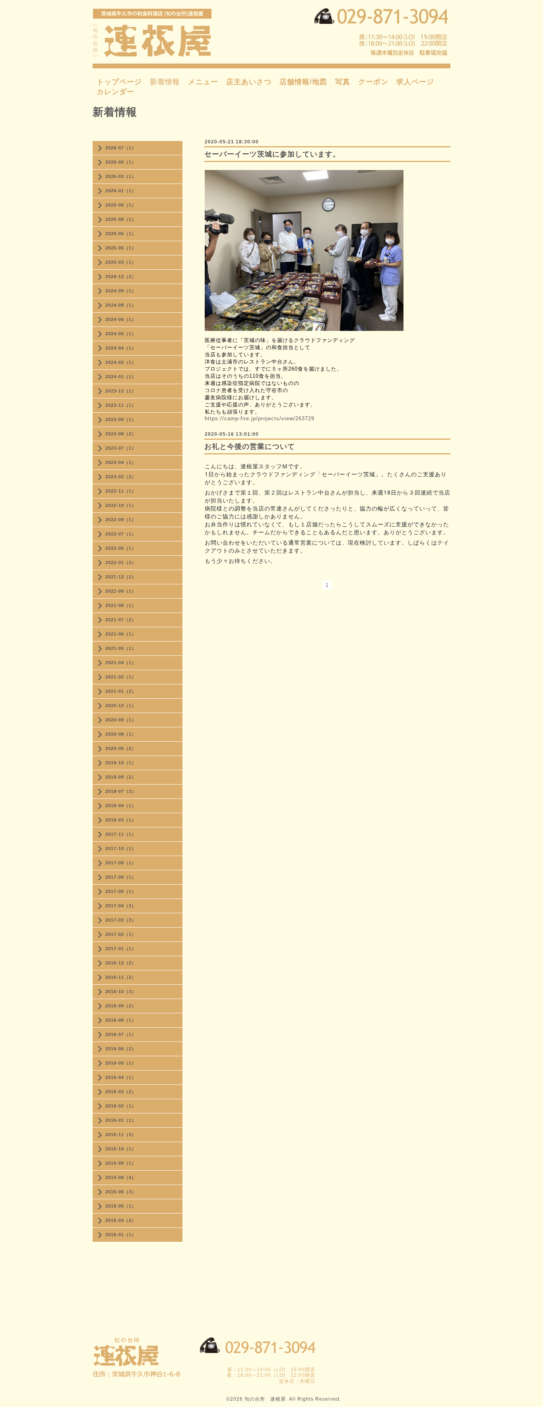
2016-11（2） (120, 977)
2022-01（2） (120, 562)
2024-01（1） (120, 376)
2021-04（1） (120, 662)
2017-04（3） (120, 905)
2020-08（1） (120, 734)
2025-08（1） (120, 219)
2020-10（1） (120, 705)
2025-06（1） (120, 233)
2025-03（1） (120, 262)
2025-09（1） (120, 205)
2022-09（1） (120, 519)
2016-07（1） (120, 1034)
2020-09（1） (120, 719)
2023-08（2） (120, 433)
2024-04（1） (120, 348)
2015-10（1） (120, 1148)
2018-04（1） (120, 805)
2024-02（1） (120, 362)
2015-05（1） (120, 1206)
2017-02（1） (120, 934)
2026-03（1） (120, 176)
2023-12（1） (120, 390)
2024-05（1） (120, 333)
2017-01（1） (120, 948)
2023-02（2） (120, 476)
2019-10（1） (120, 762)
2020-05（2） (120, 748)
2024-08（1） (120, 305)
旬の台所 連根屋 (265, 1399)
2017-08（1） (120, 877)
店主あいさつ (249, 82)
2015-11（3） (120, 1134)
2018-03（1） (120, 820)
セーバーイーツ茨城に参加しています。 (272, 154)
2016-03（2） (120, 1091)
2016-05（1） (120, 1063)
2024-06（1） (120, 319)
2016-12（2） (120, 963)
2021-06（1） (120, 634)
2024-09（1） (120, 290)
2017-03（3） (120, 920)
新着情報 (165, 82)
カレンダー (115, 92)
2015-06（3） (120, 1191)
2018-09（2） (120, 777)
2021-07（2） (120, 619)
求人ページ (415, 82)
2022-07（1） (120, 533)
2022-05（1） (120, 548)
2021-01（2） (120, 691)
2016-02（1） (120, 1106)
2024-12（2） (120, 276)
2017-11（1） (120, 834)
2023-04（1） (120, 462)
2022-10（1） (120, 505)
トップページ (119, 82)
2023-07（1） (120, 448)
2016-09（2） (120, 1005)
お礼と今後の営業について (249, 446)
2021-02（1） (120, 677)
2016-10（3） (120, 991)
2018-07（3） (120, 791)
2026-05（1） (120, 162)
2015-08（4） (120, 1177)
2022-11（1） (120, 491)
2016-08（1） (120, 1020)
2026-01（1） (120, 190)
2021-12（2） (120, 576)
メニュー (203, 82)
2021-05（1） (120, 648)
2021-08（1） (120, 605)
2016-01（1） (120, 1120)
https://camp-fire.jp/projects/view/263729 (259, 418)
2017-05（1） (120, 891)
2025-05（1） (120, 247)
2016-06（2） (120, 1048)
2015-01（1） (120, 1234)
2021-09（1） (120, 591)
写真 (342, 82)
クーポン (373, 82)
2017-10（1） (120, 848)
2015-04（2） (120, 1220)
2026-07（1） (120, 147)
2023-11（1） (120, 405)
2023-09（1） (120, 419)
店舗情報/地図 (303, 82)
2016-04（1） (120, 1077)
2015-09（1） (120, 1163)
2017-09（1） (120, 862)
